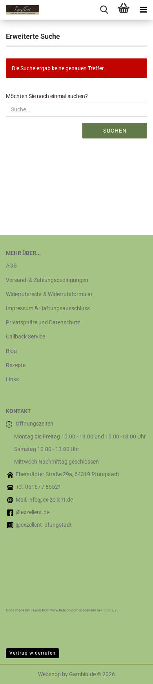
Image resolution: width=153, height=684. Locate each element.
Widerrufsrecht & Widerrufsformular (49, 294)
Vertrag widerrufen (32, 653)
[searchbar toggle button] (104, 10)
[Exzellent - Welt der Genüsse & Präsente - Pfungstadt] (19, 10)
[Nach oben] (131, 672)
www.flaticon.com (64, 610)
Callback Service (25, 336)
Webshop (49, 674)
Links (12, 379)
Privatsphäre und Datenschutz (43, 322)
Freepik (35, 610)
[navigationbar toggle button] (143, 10)
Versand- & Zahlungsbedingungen (47, 280)
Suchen (115, 130)
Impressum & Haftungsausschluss (48, 308)
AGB (11, 265)
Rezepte (16, 365)
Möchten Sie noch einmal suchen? (47, 96)
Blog (11, 351)
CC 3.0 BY (109, 610)
